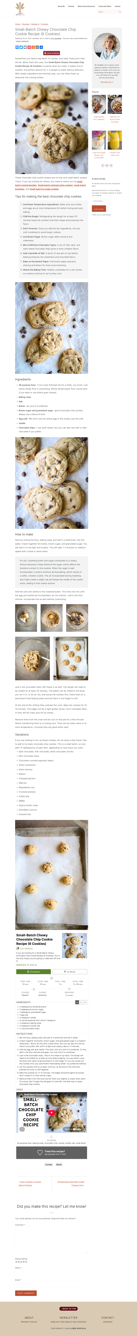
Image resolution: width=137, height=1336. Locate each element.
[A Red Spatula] (20, 14)
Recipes (25, 24)
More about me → (107, 82)
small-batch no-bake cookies (44, 189)
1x (77, 1002)
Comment (20, 1225)
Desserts (35, 24)
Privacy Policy (29, 1322)
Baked (59, 1164)
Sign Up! (55, 1322)
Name (18, 1268)
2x (81, 1002)
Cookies (44, 24)
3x (85, 1002)
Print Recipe (35, 972)
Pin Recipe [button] (71, 972)
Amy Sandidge (26, 948)
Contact (108, 1322)
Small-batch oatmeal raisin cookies (55, 185)
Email (18, 1280)
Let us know (50, 1154)
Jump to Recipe (52, 53)
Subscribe (99, 209)
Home (17, 24)
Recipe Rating (21, 1259)
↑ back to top (68, 1309)
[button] (17, 964)
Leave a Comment (22, 41)
